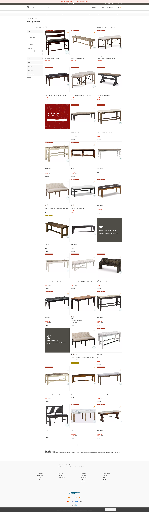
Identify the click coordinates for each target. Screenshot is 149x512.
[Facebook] (69, 498)
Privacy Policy (71, 509)
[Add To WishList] (67, 32)
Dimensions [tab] (30, 70)
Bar (56, 14)
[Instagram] (73, 498)
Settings (40, 475)
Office (99, 14)
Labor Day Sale (47, 60)
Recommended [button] (112, 27)
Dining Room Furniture (31, 18)
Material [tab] (30, 66)
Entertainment (64, 14)
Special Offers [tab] (31, 74)
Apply (35, 54)
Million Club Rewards (107, 484)
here (85, 509)
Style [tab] (29, 62)
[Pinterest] (80, 498)
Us (60, 475)
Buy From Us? (62, 477)
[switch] (46, 27)
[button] (94, 7)
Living (39, 14)
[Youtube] (76, 498)
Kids (73, 14)
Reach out (48, 344)
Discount (84, 477)
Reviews (106, 486)
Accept (110, 509)
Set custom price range (32, 48)
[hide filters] (30, 27)
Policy (105, 481)
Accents (90, 14)
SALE (110, 14)
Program (83, 475)
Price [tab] (29, 31)
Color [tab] (29, 58)
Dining (47, 14)
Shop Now (57, 119)
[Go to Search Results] (85, 8)
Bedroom (30, 14)
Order (39, 477)
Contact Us (120, 3)
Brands (118, 14)
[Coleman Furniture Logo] (31, 8)
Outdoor (82, 14)
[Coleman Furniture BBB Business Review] (74, 494)
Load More (83, 444)
